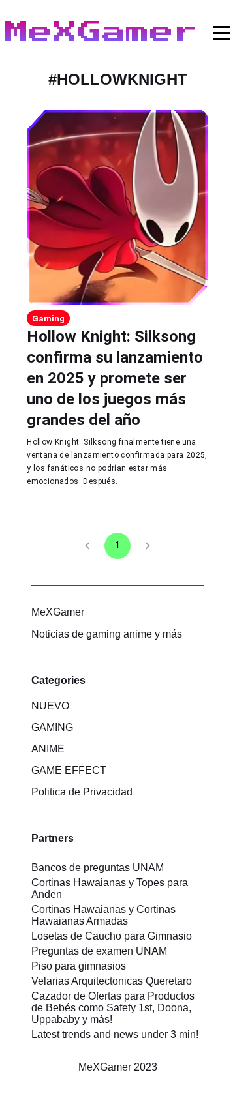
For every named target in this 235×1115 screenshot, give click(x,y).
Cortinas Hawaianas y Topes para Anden (109, 888)
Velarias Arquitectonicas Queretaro (111, 981)
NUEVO (50, 705)
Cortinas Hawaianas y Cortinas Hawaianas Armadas (103, 915)
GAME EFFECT (68, 770)
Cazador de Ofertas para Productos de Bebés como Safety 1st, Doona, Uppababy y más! (113, 1007)
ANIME (48, 748)
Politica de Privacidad (82, 791)
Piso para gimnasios (78, 966)
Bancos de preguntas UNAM (97, 867)
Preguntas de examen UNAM (99, 951)
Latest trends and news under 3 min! (114, 1034)
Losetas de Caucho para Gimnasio (111, 936)
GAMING (52, 727)
